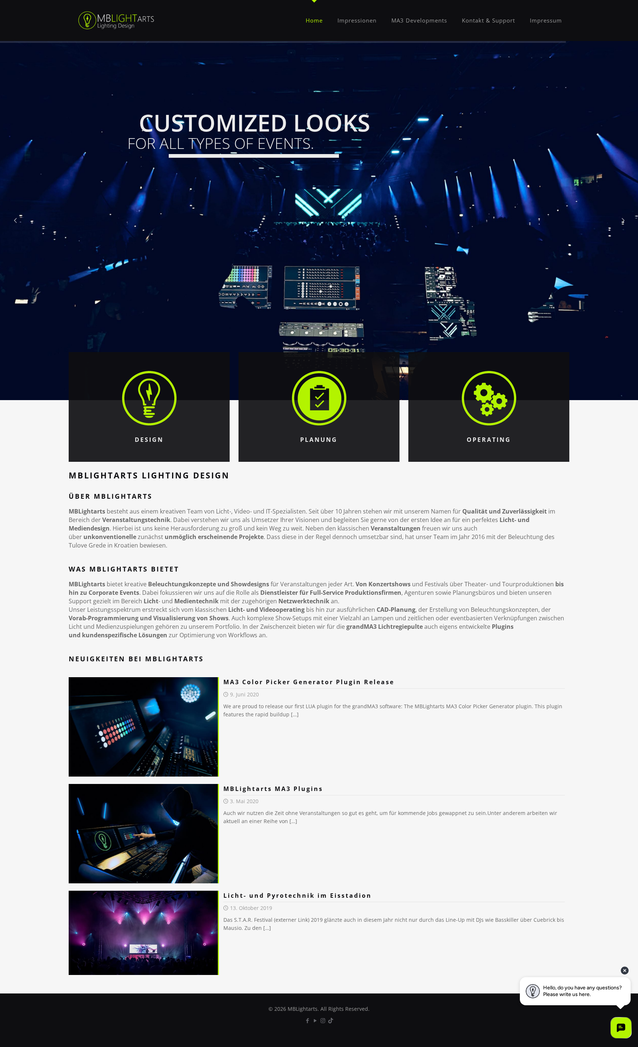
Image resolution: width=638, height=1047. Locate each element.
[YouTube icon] (315, 1020)
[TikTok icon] (330, 1020)
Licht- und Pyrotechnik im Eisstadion (297, 895)
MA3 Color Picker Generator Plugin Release (308, 682)
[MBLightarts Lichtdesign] (116, 20)
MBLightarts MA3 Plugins (273, 789)
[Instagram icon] (323, 1020)
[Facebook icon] (307, 1020)
